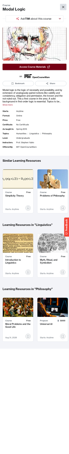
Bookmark (20, 83)
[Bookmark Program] (62, 336)
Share (52, 83)
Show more (8, 105)
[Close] (63, 7)
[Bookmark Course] (28, 208)
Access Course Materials (32, 66)
